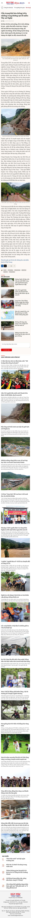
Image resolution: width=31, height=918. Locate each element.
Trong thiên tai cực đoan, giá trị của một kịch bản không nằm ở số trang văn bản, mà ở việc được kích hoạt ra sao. (15, 600)
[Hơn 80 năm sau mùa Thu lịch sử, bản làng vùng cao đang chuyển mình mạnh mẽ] (15, 777)
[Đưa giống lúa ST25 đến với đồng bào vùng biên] (15, 743)
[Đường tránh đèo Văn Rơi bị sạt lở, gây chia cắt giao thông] (7, 336)
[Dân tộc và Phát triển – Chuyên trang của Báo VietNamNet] (10, 3)
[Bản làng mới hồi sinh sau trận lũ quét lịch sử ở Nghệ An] (15, 447)
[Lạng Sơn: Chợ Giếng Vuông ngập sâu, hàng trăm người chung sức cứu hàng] (7, 304)
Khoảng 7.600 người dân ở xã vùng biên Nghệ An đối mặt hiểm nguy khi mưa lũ (14, 529)
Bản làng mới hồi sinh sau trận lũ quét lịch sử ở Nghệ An (15, 428)
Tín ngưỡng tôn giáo (19, 7)
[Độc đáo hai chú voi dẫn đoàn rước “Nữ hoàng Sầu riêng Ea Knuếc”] (15, 379)
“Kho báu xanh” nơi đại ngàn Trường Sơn (15, 859)
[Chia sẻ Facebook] (2, 266)
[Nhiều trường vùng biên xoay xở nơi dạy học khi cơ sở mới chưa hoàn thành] (15, 480)
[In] (11, 266)
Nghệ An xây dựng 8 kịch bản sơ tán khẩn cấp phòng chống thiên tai (15, 596)
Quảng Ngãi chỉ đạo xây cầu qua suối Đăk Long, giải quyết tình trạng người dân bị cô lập (22, 281)
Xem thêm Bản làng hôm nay (10, 357)
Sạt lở (5, 270)
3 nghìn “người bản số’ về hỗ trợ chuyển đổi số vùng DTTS (15, 562)
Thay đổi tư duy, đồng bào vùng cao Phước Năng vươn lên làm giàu (14, 792)
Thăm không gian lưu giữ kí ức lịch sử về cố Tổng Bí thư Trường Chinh (17, 872)
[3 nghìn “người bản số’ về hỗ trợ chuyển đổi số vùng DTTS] (15, 581)
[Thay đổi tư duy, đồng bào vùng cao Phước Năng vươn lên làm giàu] (15, 809)
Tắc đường (10, 270)
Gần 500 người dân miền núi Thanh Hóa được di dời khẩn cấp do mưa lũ (22, 292)
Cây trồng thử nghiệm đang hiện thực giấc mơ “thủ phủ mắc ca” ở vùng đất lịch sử (17, 886)
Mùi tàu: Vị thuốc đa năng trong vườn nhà (16, 865)
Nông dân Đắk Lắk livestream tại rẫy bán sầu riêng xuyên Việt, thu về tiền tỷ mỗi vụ (15, 824)
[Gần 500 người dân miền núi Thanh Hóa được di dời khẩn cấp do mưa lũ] (7, 293)
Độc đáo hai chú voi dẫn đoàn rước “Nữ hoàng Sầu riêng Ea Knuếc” (14, 362)
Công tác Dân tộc (8, 7)
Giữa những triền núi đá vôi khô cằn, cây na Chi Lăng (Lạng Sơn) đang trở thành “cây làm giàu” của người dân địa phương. (15, 665)
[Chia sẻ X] (5, 266)
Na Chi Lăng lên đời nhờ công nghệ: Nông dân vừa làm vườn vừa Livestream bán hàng (15, 660)
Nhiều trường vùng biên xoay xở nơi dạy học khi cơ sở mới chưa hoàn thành (14, 461)
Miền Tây (24, 270)
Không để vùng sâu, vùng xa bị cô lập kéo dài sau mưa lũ (21, 323)
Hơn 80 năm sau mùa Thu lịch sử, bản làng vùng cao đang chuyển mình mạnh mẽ (15, 758)
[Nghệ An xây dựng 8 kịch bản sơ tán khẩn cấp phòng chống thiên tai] (15, 612)
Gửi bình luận (6, 350)
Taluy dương (17, 270)
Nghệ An (5, 271)
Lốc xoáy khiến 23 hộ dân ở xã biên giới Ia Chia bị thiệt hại (15, 627)
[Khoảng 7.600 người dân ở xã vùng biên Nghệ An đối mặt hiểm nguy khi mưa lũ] (15, 548)
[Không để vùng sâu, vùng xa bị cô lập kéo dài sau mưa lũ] (7, 325)
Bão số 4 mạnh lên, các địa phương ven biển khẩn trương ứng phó (22, 313)
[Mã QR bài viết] (14, 266)
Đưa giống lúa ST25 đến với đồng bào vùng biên (15, 725)
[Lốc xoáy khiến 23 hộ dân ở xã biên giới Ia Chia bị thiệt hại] (15, 645)
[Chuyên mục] (2, 3)
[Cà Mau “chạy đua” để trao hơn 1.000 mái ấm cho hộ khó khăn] (15, 514)
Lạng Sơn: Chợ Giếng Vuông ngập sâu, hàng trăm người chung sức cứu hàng (22, 303)
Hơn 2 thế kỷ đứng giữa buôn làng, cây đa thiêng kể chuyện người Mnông (14, 692)
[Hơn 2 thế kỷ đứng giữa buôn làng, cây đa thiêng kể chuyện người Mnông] (15, 710)
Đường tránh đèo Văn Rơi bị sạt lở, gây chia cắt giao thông (22, 334)
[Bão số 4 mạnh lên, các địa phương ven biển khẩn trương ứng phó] (7, 315)
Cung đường (11, 271)
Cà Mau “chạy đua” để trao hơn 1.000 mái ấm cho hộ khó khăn (14, 495)
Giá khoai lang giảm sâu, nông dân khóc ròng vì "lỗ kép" (16, 879)
